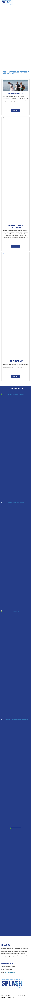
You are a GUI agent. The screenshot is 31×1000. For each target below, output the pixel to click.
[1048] (15, 880)
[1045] (15, 555)
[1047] (15, 447)
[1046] (15, 663)
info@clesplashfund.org (9, 972)
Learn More (15, 110)
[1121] (15, 772)
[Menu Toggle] (29, 2)
